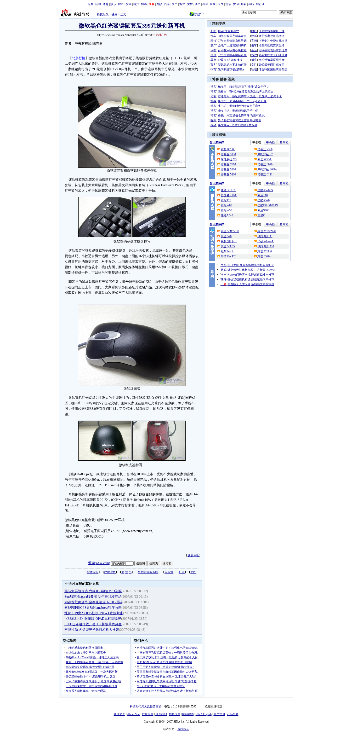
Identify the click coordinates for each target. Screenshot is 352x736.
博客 (144, 4)
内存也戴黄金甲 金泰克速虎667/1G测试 (93, 602)
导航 (251, 4)
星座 (213, 4)
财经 (121, 4)
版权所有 (183, 729)
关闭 (193, 572)
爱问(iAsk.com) (99, 563)
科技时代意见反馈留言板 (145, 706)
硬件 (114, 14)
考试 (205, 4)
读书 (197, 4)
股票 (128, 4)
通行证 (260, 4)
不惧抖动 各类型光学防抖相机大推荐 (91, 630)
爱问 (236, 4)
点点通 (169, 572)
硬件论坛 (92, 572)
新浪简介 (119, 714)
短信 (228, 4)
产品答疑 (232, 714)
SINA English (204, 714)
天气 (220, 4)
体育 (105, 4)
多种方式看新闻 (148, 572)
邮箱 (243, 4)
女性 (190, 4)
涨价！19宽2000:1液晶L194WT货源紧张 (93, 613)
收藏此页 (110, 572)
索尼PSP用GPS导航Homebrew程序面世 (92, 607)
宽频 (159, 4)
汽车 (167, 4)
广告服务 (147, 714)
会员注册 (219, 714)
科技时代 (102, 14)
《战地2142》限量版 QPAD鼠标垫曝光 (92, 618)
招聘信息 (174, 714)
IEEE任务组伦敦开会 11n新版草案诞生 (93, 624)
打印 (182, 572)
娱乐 (113, 4)
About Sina (133, 714)
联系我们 (161, 714)
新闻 (98, 4)
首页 (90, 4)
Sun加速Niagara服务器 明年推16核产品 (92, 596)
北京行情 (78, 58)
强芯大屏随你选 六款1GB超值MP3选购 (93, 591)
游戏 (182, 4)
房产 (174, 4)
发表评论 (193, 555)
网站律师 (188, 714)
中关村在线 (160, 35)
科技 (136, 4)
